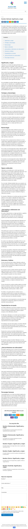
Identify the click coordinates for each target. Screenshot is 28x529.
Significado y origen (9, 40)
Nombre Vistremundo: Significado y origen (13, 426)
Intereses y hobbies (9, 51)
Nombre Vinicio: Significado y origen (14, 458)
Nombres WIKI (12, 7)
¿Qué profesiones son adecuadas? (12, 55)
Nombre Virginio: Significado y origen (14, 443)
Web (2, 487)
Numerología (7, 44)
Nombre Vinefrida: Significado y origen (12, 466)
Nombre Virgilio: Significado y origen (14, 451)
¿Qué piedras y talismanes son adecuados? (14, 49)
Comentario (4, 492)
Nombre (3, 479)
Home (2, 17)
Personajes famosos (9, 57)
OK (14, 527)
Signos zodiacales (9, 47)
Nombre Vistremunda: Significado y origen (13, 435)
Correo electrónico (6, 483)
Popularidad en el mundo (10, 53)
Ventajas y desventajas (10, 42)
